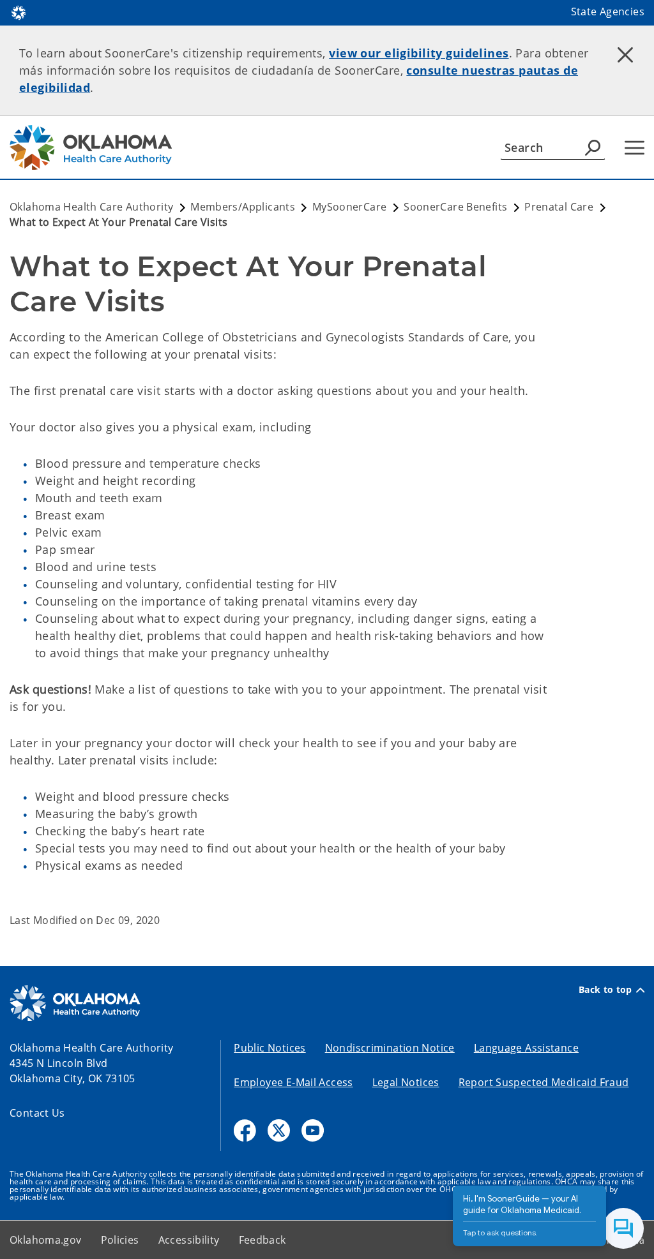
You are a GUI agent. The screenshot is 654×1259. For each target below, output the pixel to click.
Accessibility (189, 1240)
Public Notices (269, 1048)
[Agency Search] (592, 147)
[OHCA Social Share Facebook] (245, 1130)
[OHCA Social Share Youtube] (312, 1130)
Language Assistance (526, 1048)
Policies (120, 1240)
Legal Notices (405, 1082)
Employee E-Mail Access (293, 1082)
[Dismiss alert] (625, 54)
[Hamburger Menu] (634, 148)
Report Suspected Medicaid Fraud (544, 1082)
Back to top (605, 989)
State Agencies (607, 11)
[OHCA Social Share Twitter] (279, 1130)
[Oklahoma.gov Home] (18, 11)
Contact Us (37, 1113)
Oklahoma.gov (46, 1240)
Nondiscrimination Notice (390, 1048)
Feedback (262, 1240)
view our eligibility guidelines (418, 53)
